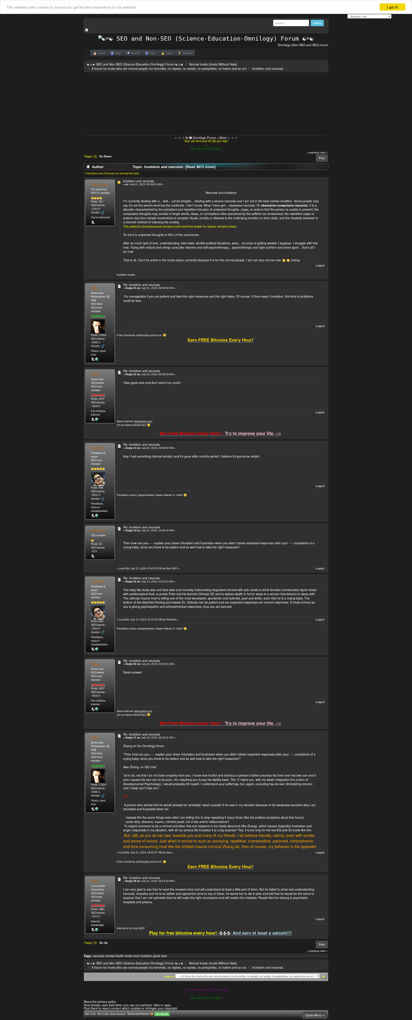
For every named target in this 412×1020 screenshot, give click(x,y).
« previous (313, 152)
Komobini (98, 530)
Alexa (95, 374)
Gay (94, 880)
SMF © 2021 (103, 1014)
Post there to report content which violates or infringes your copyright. (131, 1008)
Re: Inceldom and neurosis (141, 285)
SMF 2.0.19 (90, 1014)
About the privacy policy (100, 1001)
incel (136, 956)
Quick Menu (314, 1015)
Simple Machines (117, 1014)
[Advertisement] (206, 103)
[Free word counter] (96, 359)
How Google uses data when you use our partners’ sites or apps (127, 1005)
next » (324, 152)
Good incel (99, 184)
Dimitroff (98, 447)
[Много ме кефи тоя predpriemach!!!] (96, 515)
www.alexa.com (143, 421)
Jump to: (169, 976)
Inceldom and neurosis (267, 68)
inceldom (146, 956)
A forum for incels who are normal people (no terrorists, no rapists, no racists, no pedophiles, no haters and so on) (169, 68)
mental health (114, 956)
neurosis (98, 956)
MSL (94, 287)
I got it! (392, 7)
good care (160, 956)
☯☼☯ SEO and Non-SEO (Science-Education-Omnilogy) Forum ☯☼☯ (135, 64)
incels (128, 956)
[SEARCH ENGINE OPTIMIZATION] (96, 930)
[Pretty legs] (96, 419)
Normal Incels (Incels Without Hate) (213, 64)
